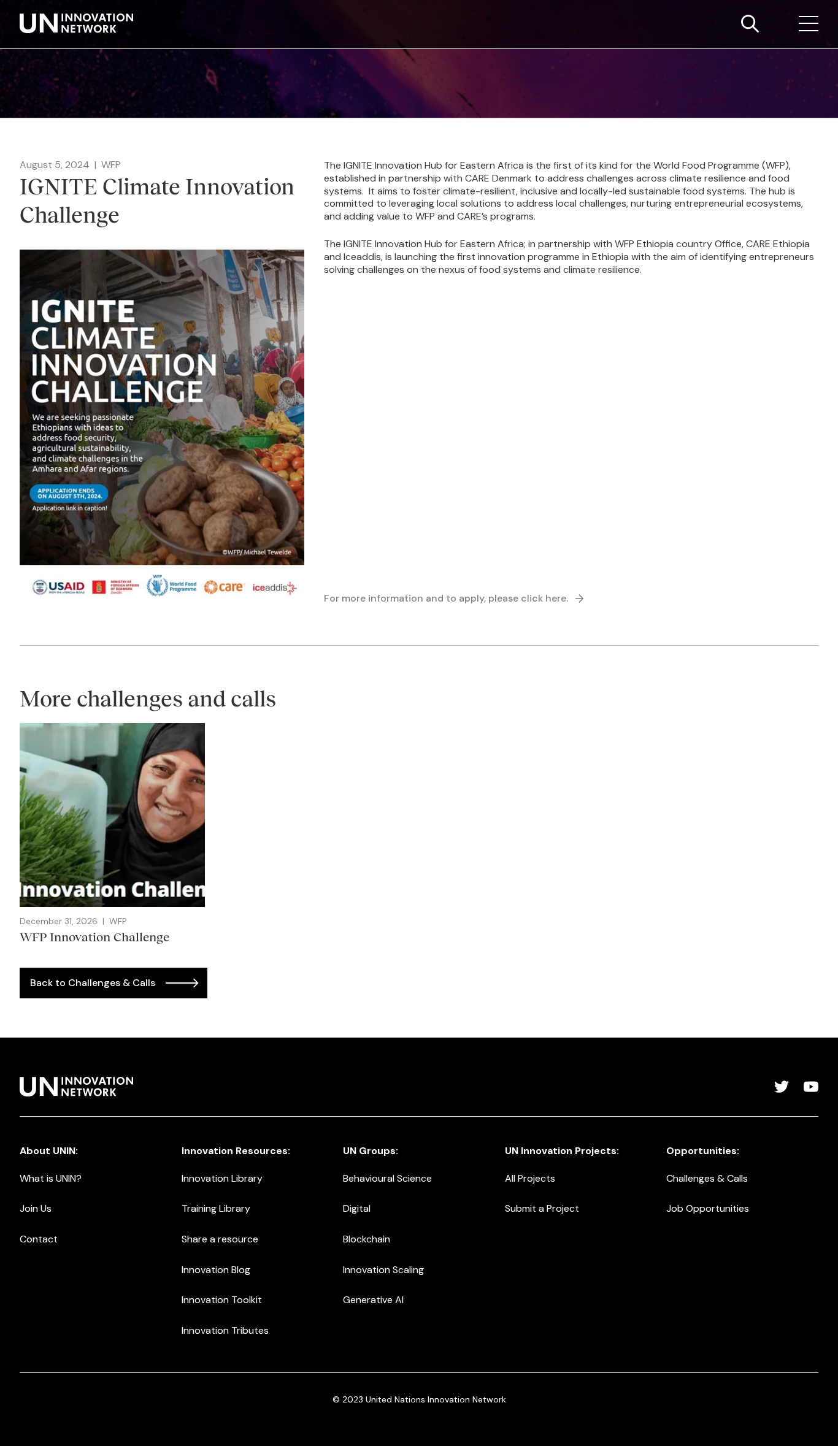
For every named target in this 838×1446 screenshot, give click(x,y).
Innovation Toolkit (222, 1299)
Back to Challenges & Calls (92, 982)
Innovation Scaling (383, 1269)
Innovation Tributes (225, 1330)
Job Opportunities (707, 1208)
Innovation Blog (216, 1269)
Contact (39, 1239)
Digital (357, 1208)
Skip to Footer (20, 13)
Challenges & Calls (707, 1178)
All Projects (530, 1178)
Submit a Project (542, 1208)
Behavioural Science (387, 1178)
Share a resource (220, 1239)
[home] (76, 23)
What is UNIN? (51, 1178)
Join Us (36, 1208)
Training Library (216, 1208)
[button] (808, 24)
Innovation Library (222, 1178)
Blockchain (366, 1239)
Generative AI (373, 1299)
